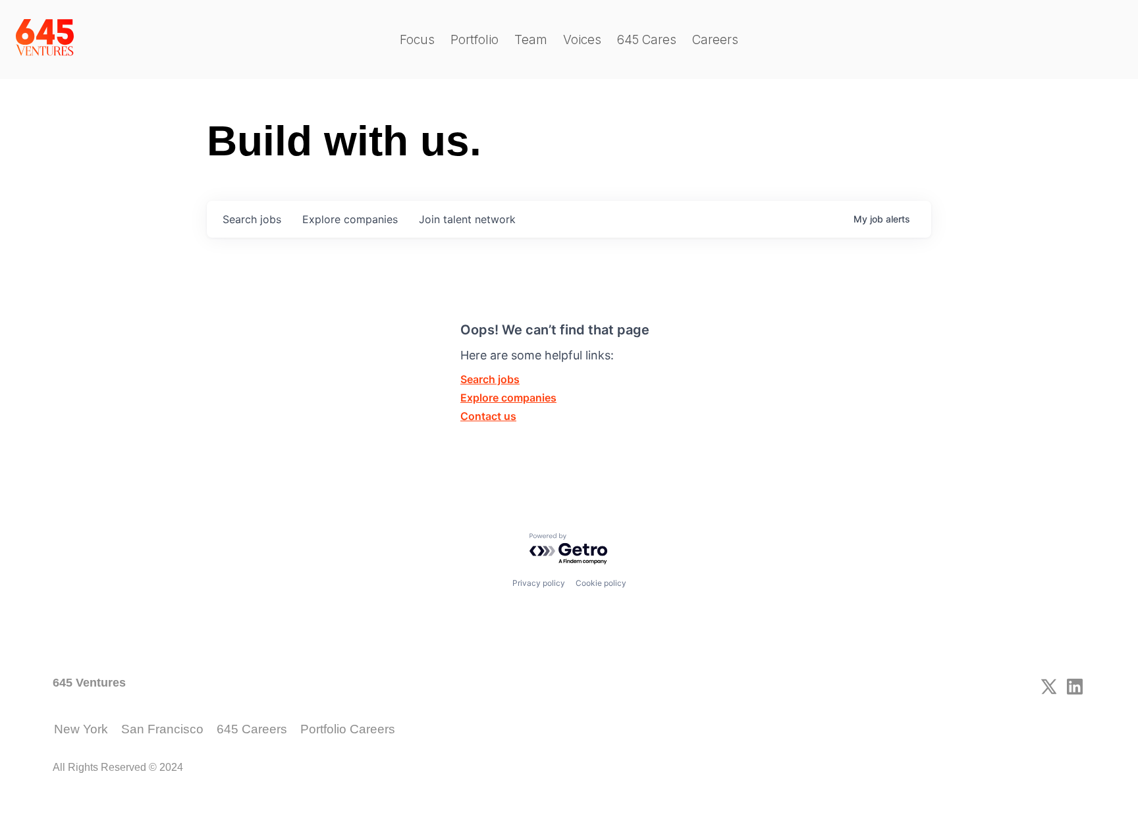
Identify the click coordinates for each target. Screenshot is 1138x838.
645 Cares (646, 39)
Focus (417, 39)
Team (530, 39)
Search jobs (490, 379)
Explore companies (508, 397)
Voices (582, 39)
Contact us (488, 416)
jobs (252, 219)
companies (350, 219)
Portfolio (474, 39)
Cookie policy (601, 583)
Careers (715, 39)
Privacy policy (538, 583)
